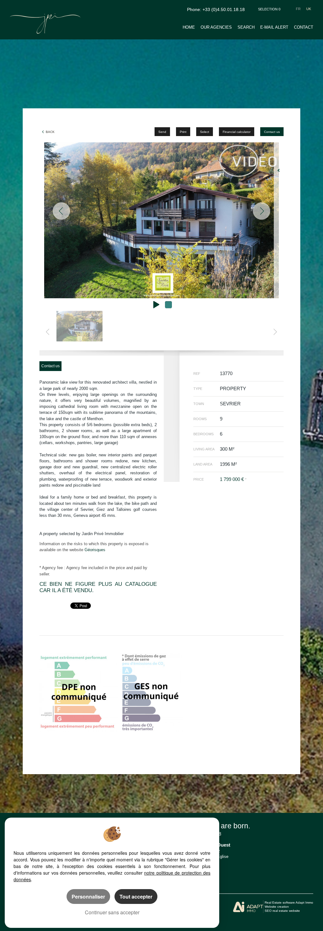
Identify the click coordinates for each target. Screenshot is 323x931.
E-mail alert (274, 27)
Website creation (277, 906)
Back (50, 132)
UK (308, 9)
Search (246, 27)
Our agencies (216, 27)
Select (204, 132)
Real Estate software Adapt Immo (289, 902)
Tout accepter (136, 896)
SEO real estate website (282, 910)
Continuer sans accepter (112, 912)
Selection (269, 9)
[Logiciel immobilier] (248, 906)
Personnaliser (88, 896)
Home (189, 27)
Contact (303, 27)
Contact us (272, 132)
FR (298, 9)
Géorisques (95, 549)
